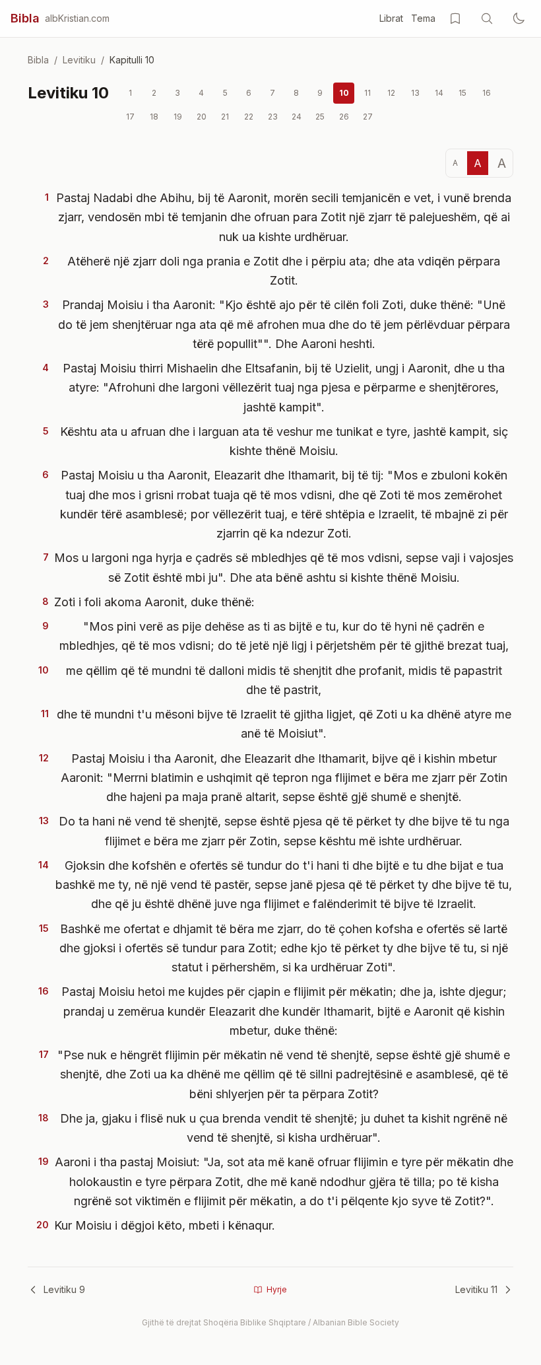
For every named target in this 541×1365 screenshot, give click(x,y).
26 (344, 117)
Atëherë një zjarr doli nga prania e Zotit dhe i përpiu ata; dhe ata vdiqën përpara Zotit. (283, 270)
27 (368, 117)
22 (248, 117)
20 (202, 117)
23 (273, 117)
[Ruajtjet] (455, 18)
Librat (391, 18)
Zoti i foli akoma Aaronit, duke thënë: (154, 602)
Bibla (25, 18)
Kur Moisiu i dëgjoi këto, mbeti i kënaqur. (164, 1225)
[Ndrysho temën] (518, 18)
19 (178, 117)
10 (344, 93)
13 (415, 93)
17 (130, 117)
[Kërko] (487, 18)
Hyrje (277, 1289)
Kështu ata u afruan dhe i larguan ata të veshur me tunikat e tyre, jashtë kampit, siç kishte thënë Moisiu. (284, 441)
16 (486, 93)
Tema (423, 18)
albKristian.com (77, 18)
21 (225, 117)
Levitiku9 (64, 1289)
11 (367, 93)
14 (439, 93)
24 (297, 117)
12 (391, 93)
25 (320, 117)
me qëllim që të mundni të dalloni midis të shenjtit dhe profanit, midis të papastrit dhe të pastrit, (284, 680)
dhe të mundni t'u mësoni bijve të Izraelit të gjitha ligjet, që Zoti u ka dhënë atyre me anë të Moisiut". (284, 723)
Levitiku (79, 59)
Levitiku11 (476, 1289)
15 (462, 93)
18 (154, 117)
